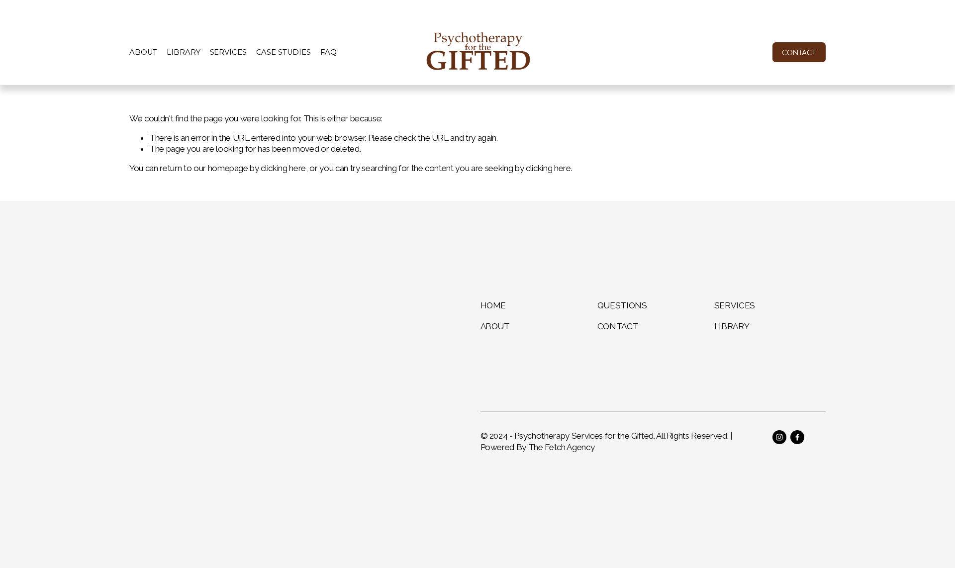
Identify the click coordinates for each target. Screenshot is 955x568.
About (143, 52)
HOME (493, 305)
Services (228, 52)
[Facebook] (797, 437)
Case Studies (283, 52)
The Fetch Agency (561, 447)
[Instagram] (779, 437)
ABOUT (495, 326)
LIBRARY (732, 326)
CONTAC (615, 326)
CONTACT (799, 52)
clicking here (283, 168)
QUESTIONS (622, 305)
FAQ (328, 52)
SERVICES (734, 305)
